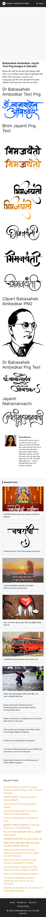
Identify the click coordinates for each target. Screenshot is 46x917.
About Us (32, 902)
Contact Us (21, 902)
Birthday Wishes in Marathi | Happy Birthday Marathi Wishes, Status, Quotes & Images (23, 790)
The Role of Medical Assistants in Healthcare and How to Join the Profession (19, 881)
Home (12, 902)
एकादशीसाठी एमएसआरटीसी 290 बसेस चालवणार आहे (23, 839)
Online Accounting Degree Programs (21, 874)
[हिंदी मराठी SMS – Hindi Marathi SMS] (15, 3)
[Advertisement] (23, 34)
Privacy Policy (23, 906)
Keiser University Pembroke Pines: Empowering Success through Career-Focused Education (21, 853)
